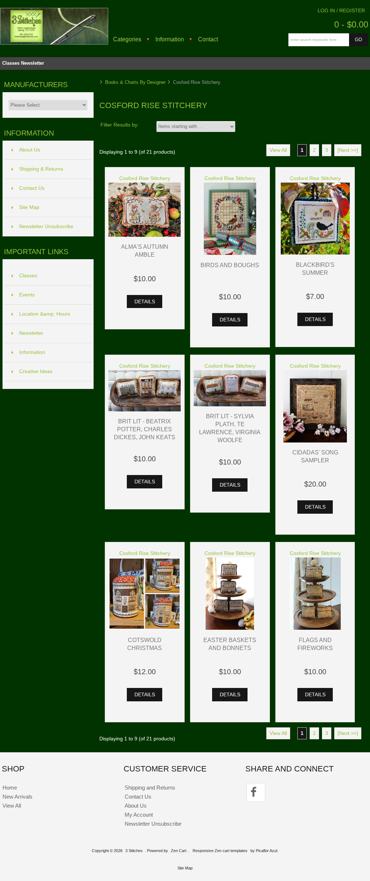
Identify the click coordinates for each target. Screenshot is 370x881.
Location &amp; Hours (44, 314)
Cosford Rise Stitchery (144, 178)
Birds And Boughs (230, 265)
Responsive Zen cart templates (220, 850)
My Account (139, 815)
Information (169, 39)
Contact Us (31, 188)
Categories (127, 39)
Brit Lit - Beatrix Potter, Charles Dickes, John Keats (144, 429)
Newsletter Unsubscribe (46, 226)
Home (10, 787)
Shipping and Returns (150, 787)
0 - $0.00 (351, 24)
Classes (11, 63)
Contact (208, 39)
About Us (29, 150)
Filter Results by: (119, 125)
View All (278, 150)
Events (27, 295)
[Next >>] (347, 150)
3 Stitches (134, 850)
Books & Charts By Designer (135, 82)
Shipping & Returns (41, 169)
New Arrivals (18, 797)
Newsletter (32, 63)
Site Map (29, 207)
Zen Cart (178, 850)
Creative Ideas (35, 371)
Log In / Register (341, 10)
